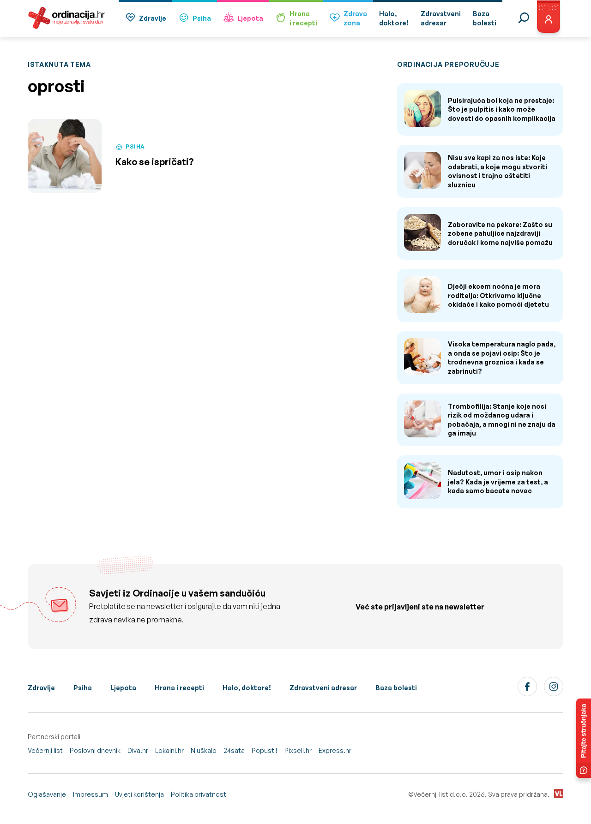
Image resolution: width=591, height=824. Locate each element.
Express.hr (335, 750)
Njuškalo (204, 750)
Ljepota (250, 18)
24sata (234, 750)
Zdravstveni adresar (323, 688)
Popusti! (264, 750)
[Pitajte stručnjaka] (583, 738)
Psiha (202, 18)
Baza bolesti (396, 688)
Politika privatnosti (199, 794)
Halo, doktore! (247, 688)
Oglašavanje (47, 794)
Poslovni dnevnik (95, 750)
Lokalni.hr (169, 750)
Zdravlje (152, 18)
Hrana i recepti (179, 688)
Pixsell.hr (298, 750)
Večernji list (45, 750)
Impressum (90, 794)
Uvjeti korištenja (139, 794)
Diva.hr (137, 750)
